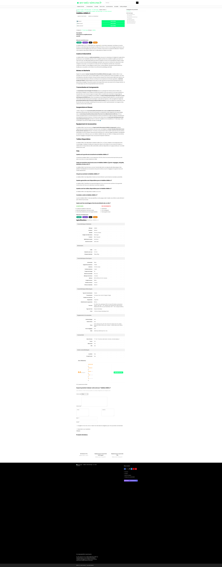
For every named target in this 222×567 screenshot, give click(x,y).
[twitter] (127, 469)
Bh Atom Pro (84, 454)
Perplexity (85, 42)
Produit (82, 9)
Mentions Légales (128, 475)
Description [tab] (79, 33)
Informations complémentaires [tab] (84, 34)
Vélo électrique (87, 9)
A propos (126, 471)
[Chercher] (137, 3)
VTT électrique (95, 9)
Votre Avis (79, 406)
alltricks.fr (79, 21)
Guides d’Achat (80, 6)
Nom (77, 418)
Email (77, 422)
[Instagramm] (131, 469)
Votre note (78, 394)
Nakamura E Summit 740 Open (101, 454)
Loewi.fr (81, 23)
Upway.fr (81, 25)
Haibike (94, 30)
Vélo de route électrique (131, 23)
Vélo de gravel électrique (131, 21)
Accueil (78, 9)
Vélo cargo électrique (130, 20)
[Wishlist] (144, 3)
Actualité (116, 6)
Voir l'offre (113, 21)
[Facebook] (125, 469)
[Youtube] (134, 469)
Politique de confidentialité (130, 477)
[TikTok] (129, 469)
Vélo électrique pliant (130, 19)
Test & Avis (102, 6)
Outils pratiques (123, 6)
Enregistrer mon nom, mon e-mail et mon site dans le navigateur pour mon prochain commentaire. (100, 425)
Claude (95, 42)
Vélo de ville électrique (131, 14)
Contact (126, 473)
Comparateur (89, 6)
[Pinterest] (136, 469)
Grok (90, 42)
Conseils (96, 6)
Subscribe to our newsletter (83, 429)
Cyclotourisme (109, 6)
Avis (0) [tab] (78, 36)
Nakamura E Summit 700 (117, 454)
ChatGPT (79, 42)
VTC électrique (129, 15)
